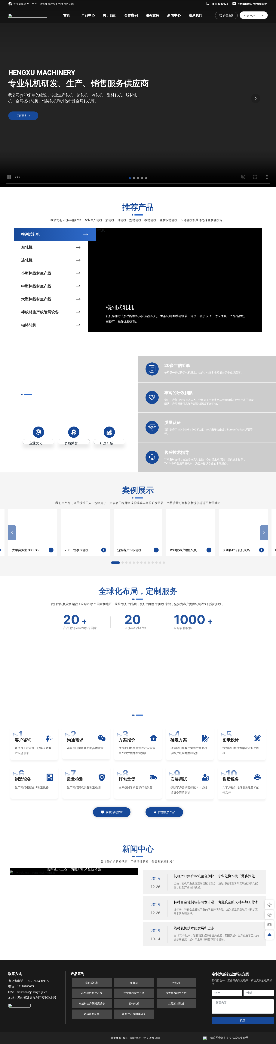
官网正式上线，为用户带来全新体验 (74, 869)
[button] (130, 178)
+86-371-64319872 (37, 981)
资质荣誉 (71, 443)
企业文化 (35, 443)
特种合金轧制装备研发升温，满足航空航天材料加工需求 (216, 902)
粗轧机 (26, 247)
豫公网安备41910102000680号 (229, 1037)
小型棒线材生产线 (36, 273)
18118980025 (219, 4)
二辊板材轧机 (176, 1003)
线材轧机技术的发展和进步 (194, 928)
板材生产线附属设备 (134, 1014)
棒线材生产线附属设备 (40, 312)
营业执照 (116, 1038)
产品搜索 (228, 15)
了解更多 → (23, 115)
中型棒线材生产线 (36, 286)
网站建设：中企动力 (142, 1038)
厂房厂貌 (106, 443)
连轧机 (26, 260)
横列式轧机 (30, 234)
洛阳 (157, 1038)
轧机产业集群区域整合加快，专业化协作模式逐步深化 (214, 876)
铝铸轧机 (28, 325)
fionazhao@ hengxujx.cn (252, 4)
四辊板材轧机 (92, 1014)
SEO (125, 1038)
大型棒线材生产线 (36, 299)
